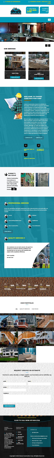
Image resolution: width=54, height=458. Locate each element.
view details (15, 77)
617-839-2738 (32, 11)
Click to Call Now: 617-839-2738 (27, 420)
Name (5, 381)
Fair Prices (35, 309)
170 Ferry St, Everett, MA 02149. (39, 438)
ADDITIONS (20, 440)
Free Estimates (35, 445)
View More (8, 231)
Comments (6, 393)
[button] (1, 32)
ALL (17, 309)
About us (39, 137)
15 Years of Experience (37, 442)
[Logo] (15, 10)
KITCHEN (20, 434)
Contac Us (28, 137)
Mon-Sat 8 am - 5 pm (37, 440)
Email (29, 381)
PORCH (19, 432)
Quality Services (25, 309)
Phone (5, 387)
